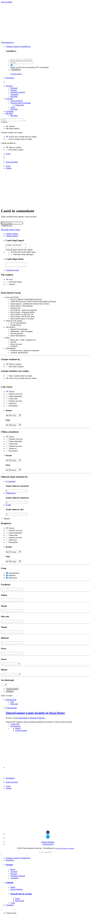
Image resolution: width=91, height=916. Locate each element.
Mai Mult (13, 96)
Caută (12, 107)
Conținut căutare (12, 689)
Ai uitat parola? (16, 74)
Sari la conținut (6, 2)
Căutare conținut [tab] (12, 234)
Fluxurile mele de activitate (20, 103)
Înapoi (12, 869)
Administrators (13, 573)
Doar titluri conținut (16, 150)
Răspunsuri (11, 493)
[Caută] (24, 120)
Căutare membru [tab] (12, 236)
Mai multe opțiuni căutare (10, 230)
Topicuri (12, 284)
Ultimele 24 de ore (16, 394)
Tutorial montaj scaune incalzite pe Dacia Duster (35, 712)
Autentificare (15, 70)
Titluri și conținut (15, 147)
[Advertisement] (45, 22)
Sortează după (11, 700)
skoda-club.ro (48, 852)
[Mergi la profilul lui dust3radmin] (11, 708)
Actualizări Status (15, 282)
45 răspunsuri (15, 726)
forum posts (19, 105)
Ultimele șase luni (15, 401)
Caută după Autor (12, 270)
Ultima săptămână (15, 396)
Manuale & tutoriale (37, 718)
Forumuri (13, 88)
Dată (12, 702)
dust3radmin (23, 718)
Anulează (10, 691)
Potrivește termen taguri (24, 252)
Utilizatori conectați (17, 92)
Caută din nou (6, 225)
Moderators (13, 578)
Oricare (11, 392)
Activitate (9, 99)
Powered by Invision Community (64, 848)
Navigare (9, 86)
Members (12, 575)
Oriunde (12, 126)
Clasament (14, 94)
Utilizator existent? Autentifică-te (18, 46)
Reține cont (14, 67)
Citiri (8, 505)
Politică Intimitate (47, 842)
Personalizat (13, 406)
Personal (13, 90)
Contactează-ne (48, 844)
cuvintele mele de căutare (20, 139)
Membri (7, 519)
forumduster (10, 778)
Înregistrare (10, 78)
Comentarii (10, 481)
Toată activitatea (16, 101)
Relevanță (14, 704)
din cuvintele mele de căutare (23, 137)
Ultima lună (13, 399)
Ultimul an (13, 403)
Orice (11, 280)
